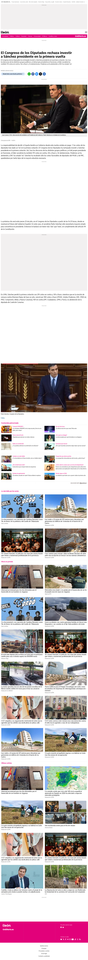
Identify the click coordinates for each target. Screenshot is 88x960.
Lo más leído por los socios (10, 491)
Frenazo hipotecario (15, 1)
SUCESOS (73, 1)
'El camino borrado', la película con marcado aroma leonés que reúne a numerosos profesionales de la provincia (22, 554)
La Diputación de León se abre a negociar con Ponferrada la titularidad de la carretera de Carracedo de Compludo (65, 891)
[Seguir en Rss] (80, 939)
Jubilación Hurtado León (80, 1)
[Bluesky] (36, 74)
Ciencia (30, 36)
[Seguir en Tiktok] (75, 939)
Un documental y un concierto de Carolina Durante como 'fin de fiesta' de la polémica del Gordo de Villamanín (22, 520)
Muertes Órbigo (41, 1)
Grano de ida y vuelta (24, 1)
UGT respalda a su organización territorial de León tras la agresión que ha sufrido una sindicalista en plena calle (21, 722)
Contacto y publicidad (44, 956)
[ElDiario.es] (80, 36)
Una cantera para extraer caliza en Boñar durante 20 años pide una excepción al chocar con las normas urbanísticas (65, 554)
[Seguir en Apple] (63, 927)
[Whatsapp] (29, 74)
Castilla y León (53, 36)
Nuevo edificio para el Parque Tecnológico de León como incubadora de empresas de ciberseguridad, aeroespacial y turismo (65, 689)
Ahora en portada (7, 561)
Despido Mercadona (67, 1)
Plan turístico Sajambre (33, 1)
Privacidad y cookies (44, 951)
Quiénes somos (44, 946)
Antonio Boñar (49, 827)
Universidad (37, 36)
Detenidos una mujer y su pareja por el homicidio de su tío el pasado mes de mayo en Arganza (66, 591)
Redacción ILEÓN (49, 525)
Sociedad (23, 36)
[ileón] (12, 925)
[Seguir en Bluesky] (61, 939)
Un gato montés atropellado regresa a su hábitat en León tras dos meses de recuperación (65, 754)
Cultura (18, 36)
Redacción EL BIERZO (7, 690)
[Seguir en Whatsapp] (77, 939)
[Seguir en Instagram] (70, 939)
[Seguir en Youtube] (73, 939)
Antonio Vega (4, 658)
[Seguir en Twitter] (63, 939)
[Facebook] (32, 74)
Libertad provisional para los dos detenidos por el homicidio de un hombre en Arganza (18, 591)
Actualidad (5, 36)
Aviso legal (44, 953)
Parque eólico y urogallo (49, 1)
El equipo (44, 948)
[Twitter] (40, 74)
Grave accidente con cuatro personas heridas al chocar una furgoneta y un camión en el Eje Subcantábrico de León (66, 623)
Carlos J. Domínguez (6, 894)
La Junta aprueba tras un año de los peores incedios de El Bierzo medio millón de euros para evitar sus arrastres (21, 688)
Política (12, 36)
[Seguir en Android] (61, 927)
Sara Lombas (4, 523)
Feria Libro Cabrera (58, 1)
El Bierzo (44, 36)
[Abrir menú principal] (86, 32)
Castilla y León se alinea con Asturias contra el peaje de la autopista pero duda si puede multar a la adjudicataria (21, 891)
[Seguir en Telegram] (67, 939)
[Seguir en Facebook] (65, 939)
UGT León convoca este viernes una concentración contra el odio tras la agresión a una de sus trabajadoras (65, 722)
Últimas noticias (6, 763)
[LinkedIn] (44, 74)
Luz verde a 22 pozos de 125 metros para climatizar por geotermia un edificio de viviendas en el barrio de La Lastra (64, 521)
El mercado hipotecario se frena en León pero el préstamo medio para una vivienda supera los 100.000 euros (22, 655)
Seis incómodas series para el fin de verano (60, 825)
